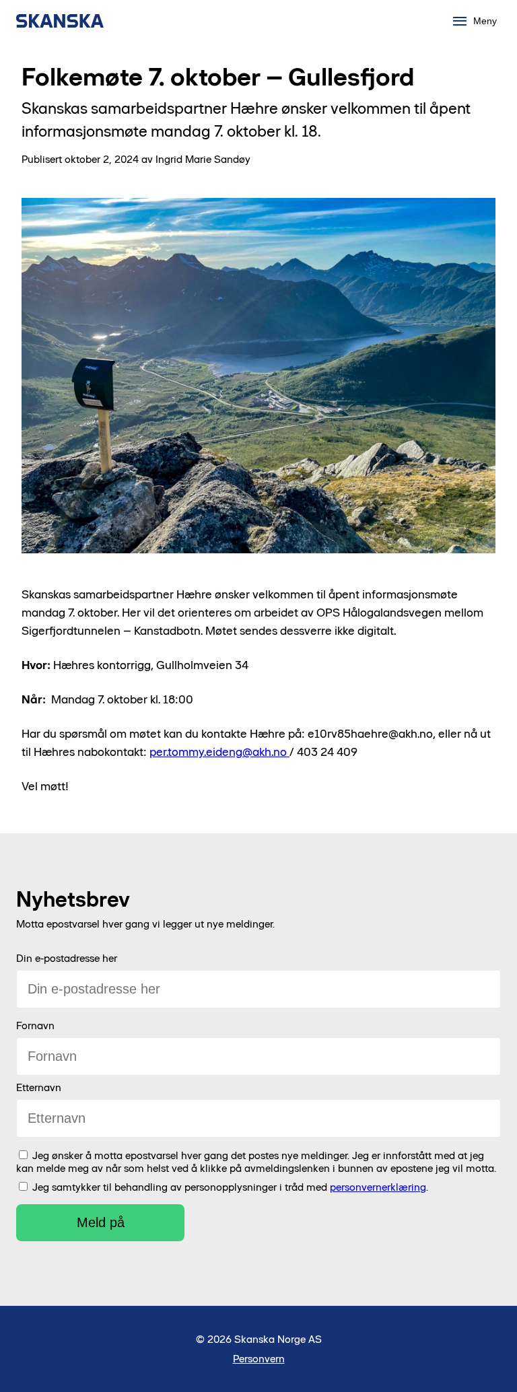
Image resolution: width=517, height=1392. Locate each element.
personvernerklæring (378, 1187)
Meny (485, 20)
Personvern (259, 1358)
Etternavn (38, 1087)
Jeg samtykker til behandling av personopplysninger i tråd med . (230, 1187)
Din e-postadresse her (66, 958)
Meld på (101, 1222)
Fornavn (35, 1025)
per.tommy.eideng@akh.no (219, 751)
